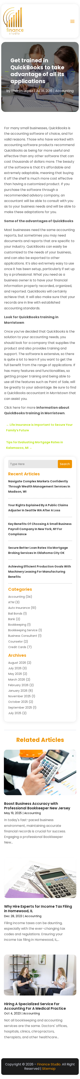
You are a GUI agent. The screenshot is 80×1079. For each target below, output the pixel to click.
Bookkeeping (17, 625)
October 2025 (18, 702)
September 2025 (20, 707)
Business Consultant (22, 636)
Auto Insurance (19, 608)
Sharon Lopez (22, 90)
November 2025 (19, 696)
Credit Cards (17, 647)
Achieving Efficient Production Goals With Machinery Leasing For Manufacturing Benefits (39, 571)
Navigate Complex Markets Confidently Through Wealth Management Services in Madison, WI (39, 486)
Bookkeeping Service (23, 630)
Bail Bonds (15, 613)
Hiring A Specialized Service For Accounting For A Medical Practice (35, 1006)
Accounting (64, 90)
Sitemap (49, 1068)
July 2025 (14, 713)
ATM (11, 602)
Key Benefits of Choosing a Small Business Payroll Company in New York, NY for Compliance (40, 529)
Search (65, 464)
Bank (11, 619)
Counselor (15, 641)
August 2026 (17, 663)
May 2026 (15, 674)
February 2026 (18, 685)
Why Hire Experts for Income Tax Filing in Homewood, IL (38, 908)
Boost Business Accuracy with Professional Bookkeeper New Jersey (37, 806)
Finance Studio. (49, 1064)
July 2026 (15, 668)
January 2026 (17, 691)
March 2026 (16, 680)
